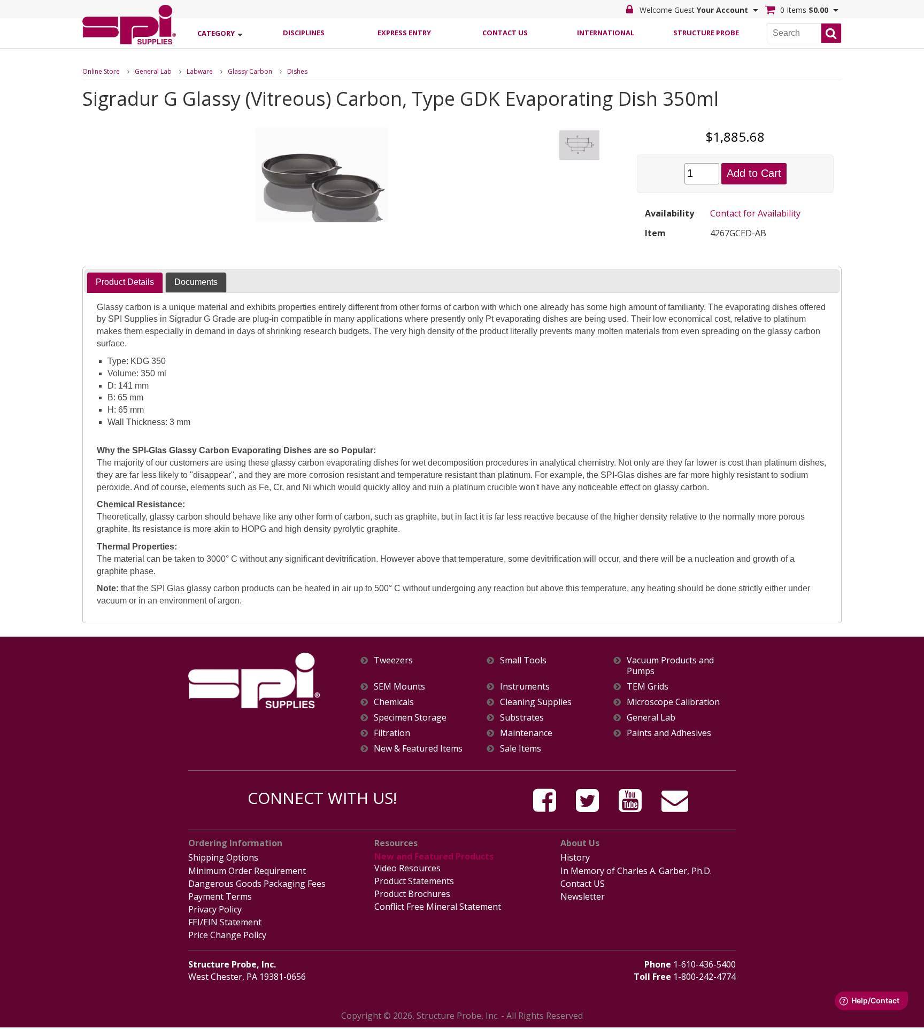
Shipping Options (223, 857)
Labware (200, 71)
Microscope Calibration (673, 702)
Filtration (392, 733)
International (605, 32)
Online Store (101, 71)
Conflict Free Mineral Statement (437, 906)
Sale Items (520, 749)
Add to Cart (754, 173)
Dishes (297, 71)
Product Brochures (412, 894)
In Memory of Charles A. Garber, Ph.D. (636, 871)
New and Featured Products (434, 856)
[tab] (125, 282)
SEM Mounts (399, 687)
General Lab (153, 71)
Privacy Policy (215, 909)
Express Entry (404, 32)
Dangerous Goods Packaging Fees (257, 883)
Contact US (582, 883)
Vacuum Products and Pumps (670, 665)
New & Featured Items (418, 749)
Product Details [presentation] (125, 282)
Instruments (525, 687)
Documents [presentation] (196, 282)
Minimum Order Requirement (247, 871)
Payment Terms (220, 896)
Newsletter (582, 896)
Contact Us (505, 32)
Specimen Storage (410, 718)
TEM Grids (647, 687)
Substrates (522, 718)
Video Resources (407, 868)
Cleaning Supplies (536, 702)
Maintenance (526, 733)
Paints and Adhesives (669, 733)
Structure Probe (706, 32)
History (575, 857)
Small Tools (523, 660)
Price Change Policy (227, 935)
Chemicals (394, 702)
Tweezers (393, 660)
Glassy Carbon (250, 71)
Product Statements (414, 881)
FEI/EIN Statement (224, 922)
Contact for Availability (755, 213)
